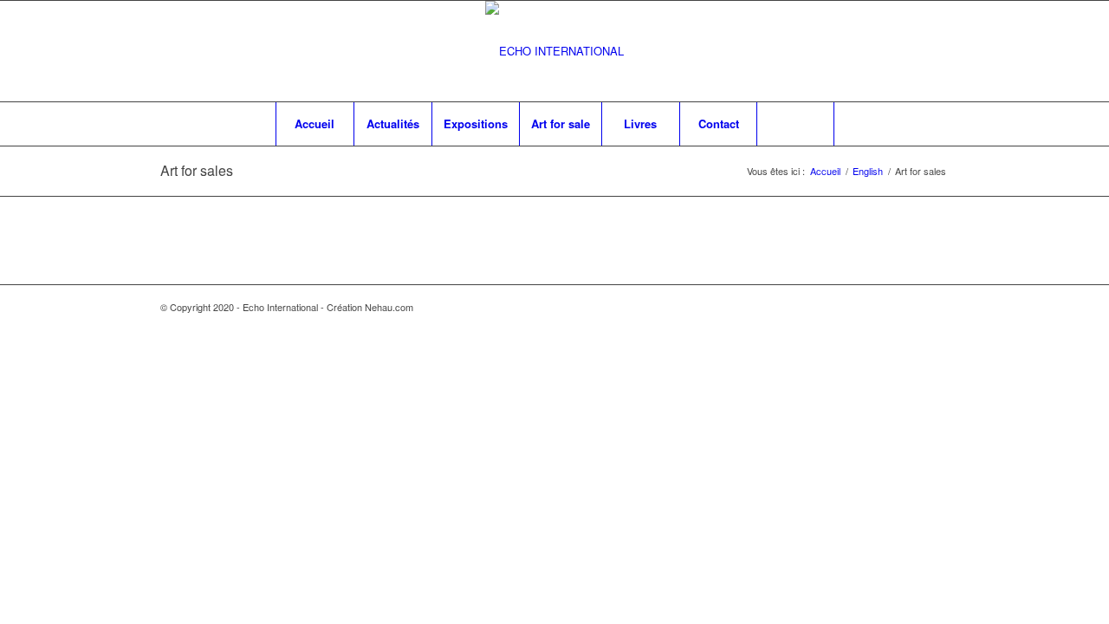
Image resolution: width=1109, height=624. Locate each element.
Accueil (825, 171)
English (868, 171)
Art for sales (196, 170)
